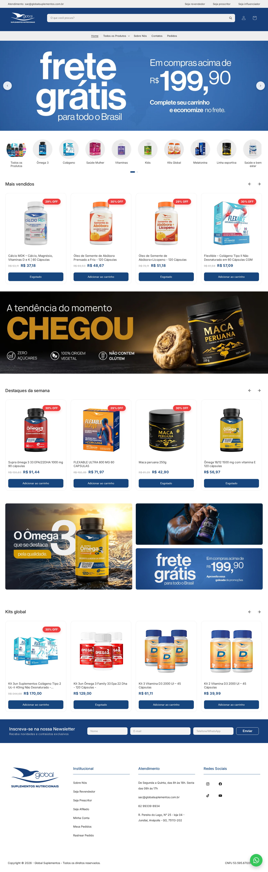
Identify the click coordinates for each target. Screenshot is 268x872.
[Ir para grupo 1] (132, 172)
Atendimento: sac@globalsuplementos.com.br (36, 4)
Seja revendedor (195, 4)
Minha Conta (81, 818)
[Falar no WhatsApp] (256, 860)
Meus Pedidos (82, 826)
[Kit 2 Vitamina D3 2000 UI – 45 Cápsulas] (231, 651)
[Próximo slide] (260, 85)
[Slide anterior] (7, 85)
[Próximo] (259, 184)
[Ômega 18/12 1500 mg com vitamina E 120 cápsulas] (231, 429)
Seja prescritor (222, 4)
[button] (116, 36)
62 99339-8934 (149, 806)
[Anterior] (249, 184)
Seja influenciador (249, 4)
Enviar (247, 731)
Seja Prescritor (82, 800)
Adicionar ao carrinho (101, 276)
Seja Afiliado (81, 809)
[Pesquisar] (230, 18)
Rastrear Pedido (83, 835)
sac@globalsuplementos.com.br (159, 797)
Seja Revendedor (84, 791)
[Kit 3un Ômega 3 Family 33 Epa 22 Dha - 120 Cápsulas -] (101, 651)
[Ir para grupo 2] (137, 172)
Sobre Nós (80, 782)
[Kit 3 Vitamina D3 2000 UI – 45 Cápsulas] (166, 651)
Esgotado (36, 276)
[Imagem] (68, 546)
